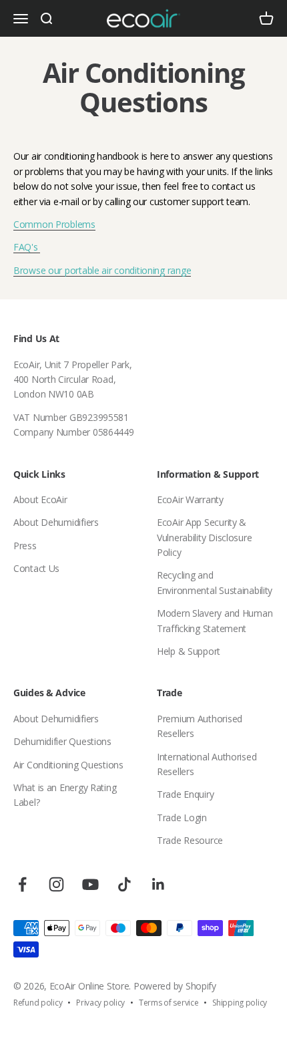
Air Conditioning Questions (68, 764)
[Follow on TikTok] (124, 884)
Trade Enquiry (185, 794)
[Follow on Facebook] (22, 884)
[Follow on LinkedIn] (159, 884)
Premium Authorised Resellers (199, 726)
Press (25, 545)
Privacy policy (100, 1002)
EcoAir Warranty (190, 499)
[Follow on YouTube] (90, 884)
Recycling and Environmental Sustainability (214, 582)
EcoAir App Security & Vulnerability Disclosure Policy (204, 537)
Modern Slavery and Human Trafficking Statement (214, 620)
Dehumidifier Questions (62, 741)
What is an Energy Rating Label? (64, 794)
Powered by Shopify (174, 986)
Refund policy (37, 1002)
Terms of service (169, 1002)
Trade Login (182, 817)
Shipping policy (239, 1002)
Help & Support (188, 651)
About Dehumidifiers (56, 522)
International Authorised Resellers (206, 764)
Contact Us (36, 568)
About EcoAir (40, 499)
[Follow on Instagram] (56, 884)
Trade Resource (190, 840)
